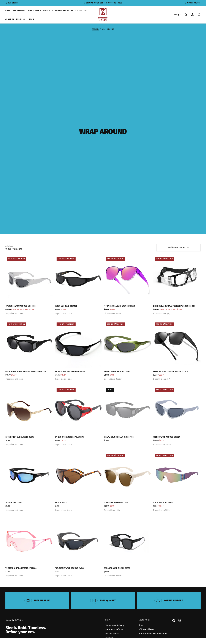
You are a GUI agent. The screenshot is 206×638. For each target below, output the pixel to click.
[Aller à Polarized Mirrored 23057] (127, 475)
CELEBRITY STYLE (83, 10)
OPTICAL (47, 10)
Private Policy (112, 633)
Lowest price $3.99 (64, 10)
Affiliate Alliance (147, 629)
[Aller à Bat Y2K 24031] (78, 475)
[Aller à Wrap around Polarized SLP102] (127, 410)
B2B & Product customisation (153, 633)
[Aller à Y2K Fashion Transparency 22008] (29, 541)
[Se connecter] (192, 15)
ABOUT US (9, 19)
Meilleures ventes (176, 247)
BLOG (31, 19)
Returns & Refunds (114, 629)
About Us (143, 625)
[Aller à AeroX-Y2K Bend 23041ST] (78, 279)
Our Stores (13, 3)
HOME (7, 10)
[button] (177, 15)
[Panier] (199, 15)
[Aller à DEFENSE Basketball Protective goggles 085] (177, 279)
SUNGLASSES (33, 10)
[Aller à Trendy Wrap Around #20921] (177, 410)
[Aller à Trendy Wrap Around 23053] (127, 344)
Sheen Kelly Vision (14, 620)
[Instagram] (180, 620)
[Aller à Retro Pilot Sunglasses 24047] (29, 410)
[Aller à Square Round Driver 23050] (127, 541)
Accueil (95, 29)
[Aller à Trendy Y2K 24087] (29, 475)
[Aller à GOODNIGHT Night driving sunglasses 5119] (29, 344)
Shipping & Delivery (114, 625)
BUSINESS (20, 19)
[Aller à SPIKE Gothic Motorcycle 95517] (78, 410)
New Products (194, 3)
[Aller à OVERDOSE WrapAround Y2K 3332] (29, 279)
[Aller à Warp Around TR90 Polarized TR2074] (177, 344)
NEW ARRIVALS (19, 10)
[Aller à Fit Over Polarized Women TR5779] (127, 279)
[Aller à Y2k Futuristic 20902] (177, 475)
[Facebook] (174, 620)
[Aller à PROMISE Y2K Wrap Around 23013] (78, 344)
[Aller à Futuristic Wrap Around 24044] (78, 541)
